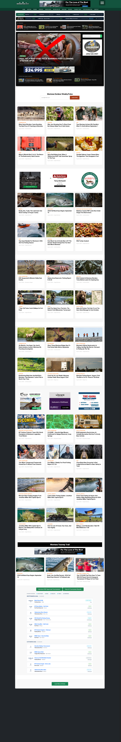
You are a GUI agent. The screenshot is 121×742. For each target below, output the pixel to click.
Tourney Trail (77, 9)
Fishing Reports (80, 373)
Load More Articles (60, 684)
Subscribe (75, 97)
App (77, 122)
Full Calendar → (100, 18)
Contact (96, 9)
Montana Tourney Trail (83, 573)
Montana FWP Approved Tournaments (49, 589)
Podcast (41, 9)
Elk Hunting (51, 343)
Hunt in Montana (23, 276)
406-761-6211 (60, 184)
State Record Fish (87, 9)
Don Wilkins (51, 460)
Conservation (22, 122)
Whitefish (66, 593)
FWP (20, 239)
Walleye (53, 593)
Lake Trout (40, 593)
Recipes (70, 9)
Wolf (49, 152)
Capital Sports (51, 493)
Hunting (29, 9)
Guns (20, 152)
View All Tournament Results (73, 589)
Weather (64, 9)
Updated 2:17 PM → (99, 14)
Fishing (35, 9)
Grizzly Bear (79, 306)
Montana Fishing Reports (25, 493)
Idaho (49, 306)
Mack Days (19, 573)
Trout (59, 593)
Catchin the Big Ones (53, 373)
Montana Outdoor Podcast (26, 430)
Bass (47, 593)
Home (23, 9)
